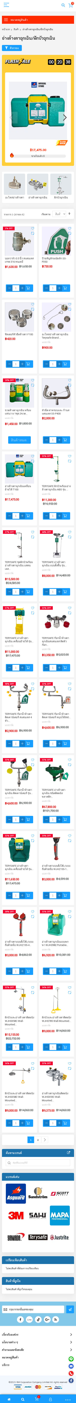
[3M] (16, 1216)
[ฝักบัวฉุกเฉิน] (61, 184)
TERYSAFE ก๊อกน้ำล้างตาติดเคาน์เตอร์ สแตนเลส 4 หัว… (18, 717)
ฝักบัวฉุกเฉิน (61, 197)
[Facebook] (71, 1381)
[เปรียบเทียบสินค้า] (32, 233)
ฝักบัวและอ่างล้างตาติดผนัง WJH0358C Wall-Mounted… (19, 1021)
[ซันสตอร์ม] (38, 1194)
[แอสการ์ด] (16, 1194)
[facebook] (20, 1319)
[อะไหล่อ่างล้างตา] (14, 184)
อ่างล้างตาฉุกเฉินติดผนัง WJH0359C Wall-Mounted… (55, 1097)
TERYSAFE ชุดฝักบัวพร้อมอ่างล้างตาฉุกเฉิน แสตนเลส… (19, 565)
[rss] (55, 1319)
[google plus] (47, 1319)
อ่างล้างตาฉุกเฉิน (37, 197)
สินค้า (16, 29)
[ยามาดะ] (16, 1237)
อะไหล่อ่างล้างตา (14, 197)
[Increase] (22, 288)
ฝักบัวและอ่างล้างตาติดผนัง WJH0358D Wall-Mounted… (19, 1097)
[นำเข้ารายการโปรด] (32, 228)
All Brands (68, 1152)
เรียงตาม (46, 214)
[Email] (71, 1366)
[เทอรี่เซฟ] (38, 1237)
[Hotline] (71, 1373)
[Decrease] (9, 288)
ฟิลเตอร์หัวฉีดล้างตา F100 (19, 334)
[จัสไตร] (60, 1237)
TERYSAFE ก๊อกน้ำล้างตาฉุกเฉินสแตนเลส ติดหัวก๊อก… (55, 641)
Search (63, 5)
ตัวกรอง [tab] (14, 48)
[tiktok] (38, 1319)
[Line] (71, 1359)
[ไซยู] (38, 1216)
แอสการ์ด (46, 342)
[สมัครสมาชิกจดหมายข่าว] (70, 1309)
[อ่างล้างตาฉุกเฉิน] (37, 184)
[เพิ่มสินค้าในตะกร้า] (28, 288)
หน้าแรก (6, 29)
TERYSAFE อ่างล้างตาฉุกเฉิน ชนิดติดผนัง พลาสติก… (53, 793)
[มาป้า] (60, 1216)
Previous (12, 117)
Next (64, 117)
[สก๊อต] (60, 1194)
